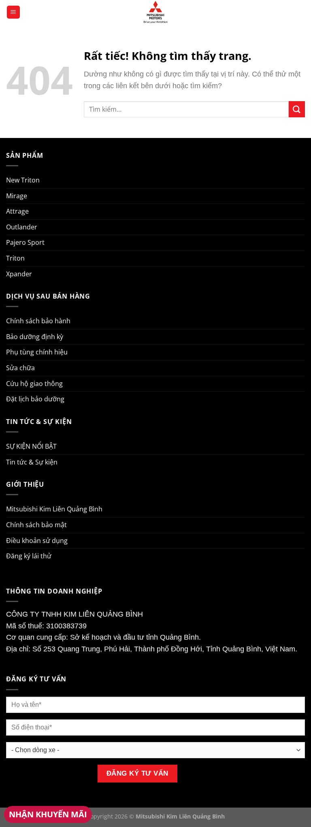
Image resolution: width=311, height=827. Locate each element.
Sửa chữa (20, 367)
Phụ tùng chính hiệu (37, 352)
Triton (15, 258)
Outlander (21, 227)
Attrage (17, 211)
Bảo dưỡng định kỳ (34, 336)
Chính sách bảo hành (38, 320)
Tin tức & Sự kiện (32, 462)
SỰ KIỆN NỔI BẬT (31, 446)
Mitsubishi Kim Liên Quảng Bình (54, 509)
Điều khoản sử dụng (37, 540)
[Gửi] (297, 109)
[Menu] (13, 12)
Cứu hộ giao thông (34, 383)
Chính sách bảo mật (36, 524)
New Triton (23, 180)
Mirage (16, 195)
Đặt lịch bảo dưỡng (35, 398)
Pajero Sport (25, 242)
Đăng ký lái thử (28, 555)
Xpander (19, 273)
